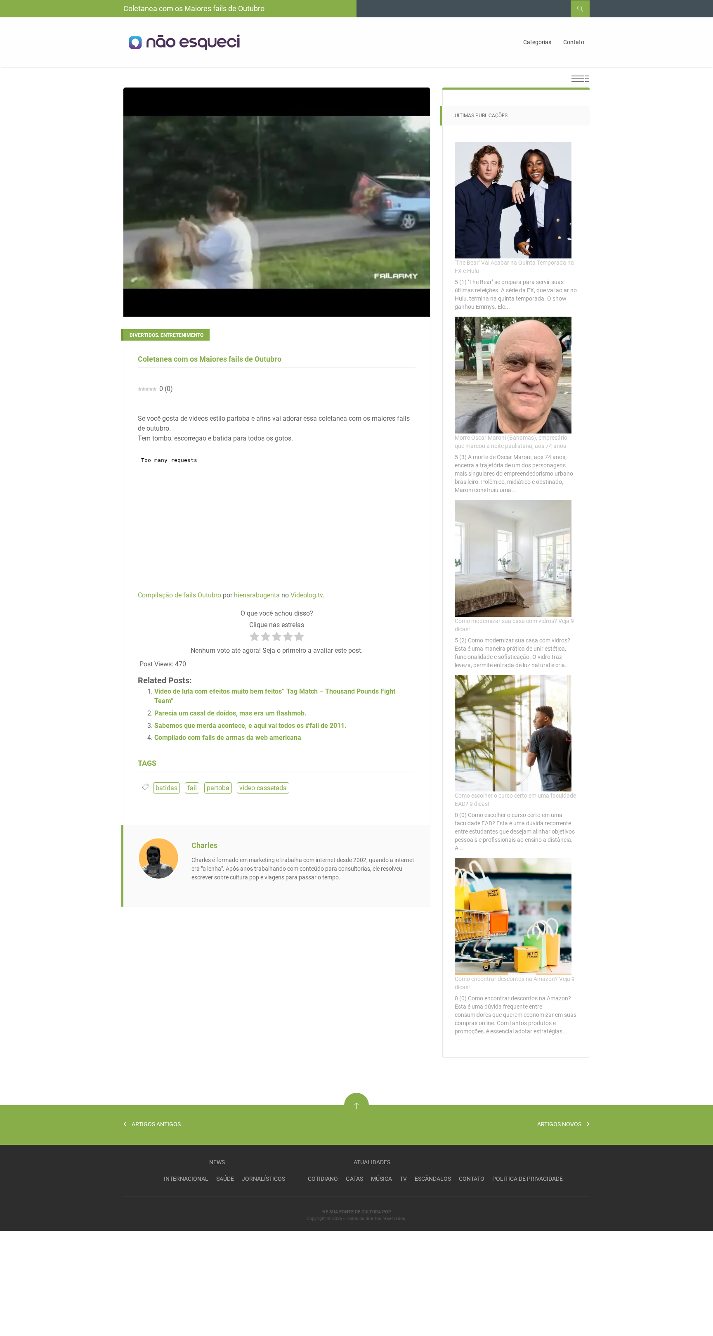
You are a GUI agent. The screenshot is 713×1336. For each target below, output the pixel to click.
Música (381, 1178)
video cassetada (263, 788)
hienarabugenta (257, 595)
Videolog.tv (306, 595)
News (217, 1162)
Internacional (186, 1178)
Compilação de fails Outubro (179, 595)
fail (192, 788)
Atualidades (372, 1162)
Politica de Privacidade (527, 1178)
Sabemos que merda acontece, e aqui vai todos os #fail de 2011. (250, 726)
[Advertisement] (62, 1282)
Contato (573, 42)
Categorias (537, 42)
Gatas (354, 1178)
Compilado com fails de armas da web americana (227, 737)
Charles (204, 845)
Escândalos (433, 1178)
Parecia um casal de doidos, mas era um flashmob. (230, 713)
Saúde (225, 1178)
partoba (218, 788)
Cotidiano (323, 1178)
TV (403, 1178)
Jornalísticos (263, 1178)
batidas (166, 788)
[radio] (254, 638)
